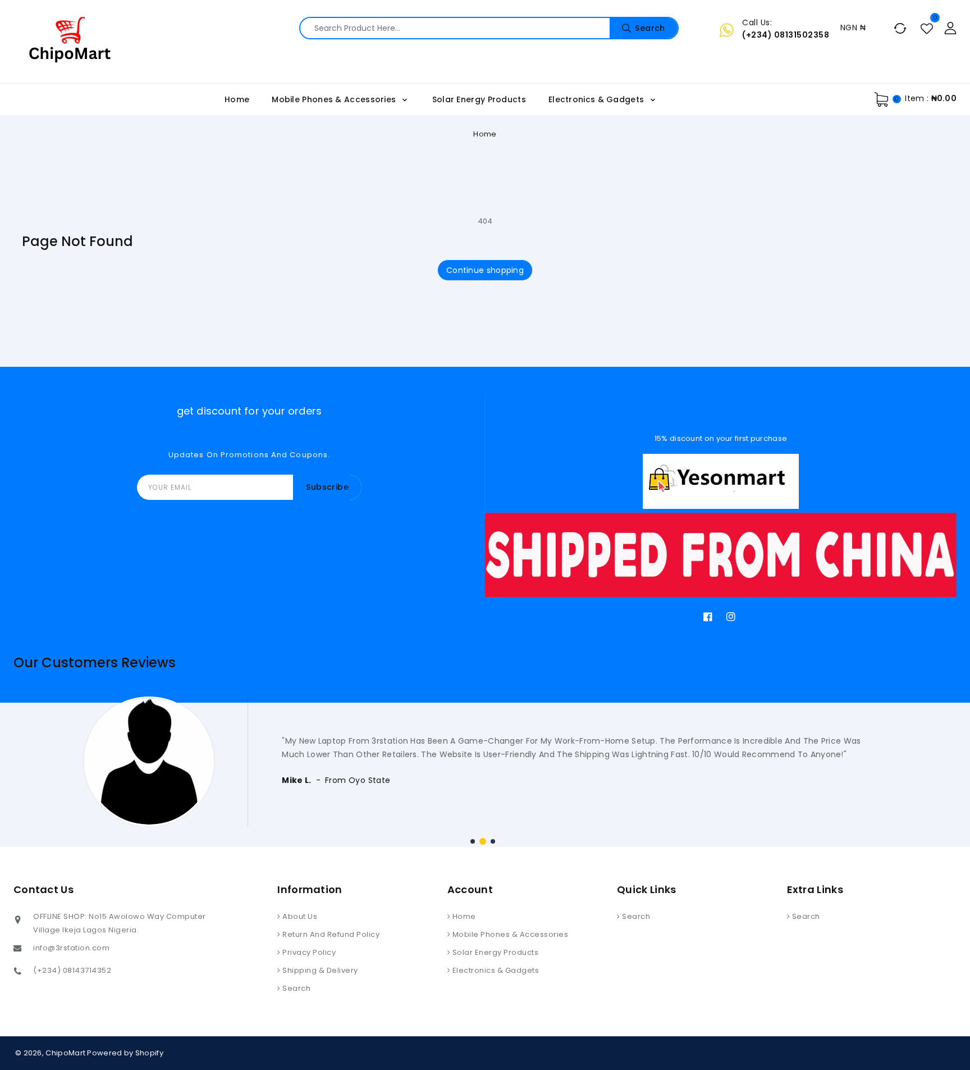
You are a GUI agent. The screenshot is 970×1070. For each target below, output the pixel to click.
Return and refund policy (330, 934)
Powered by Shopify (125, 1053)
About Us (299, 916)
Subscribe (327, 487)
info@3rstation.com (71, 947)
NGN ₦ (853, 27)
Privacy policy (308, 952)
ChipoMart (65, 1053)
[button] (472, 841)
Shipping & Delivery (319, 970)
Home (484, 134)
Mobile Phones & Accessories (335, 99)
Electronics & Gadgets (597, 99)
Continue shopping (485, 270)
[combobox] (489, 28)
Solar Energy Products (494, 952)
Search (296, 988)
